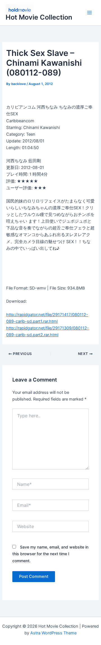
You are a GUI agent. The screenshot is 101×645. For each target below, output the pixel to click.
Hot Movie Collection (39, 17)
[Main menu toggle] (89, 13)
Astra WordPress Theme (53, 632)
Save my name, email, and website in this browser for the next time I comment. (50, 554)
